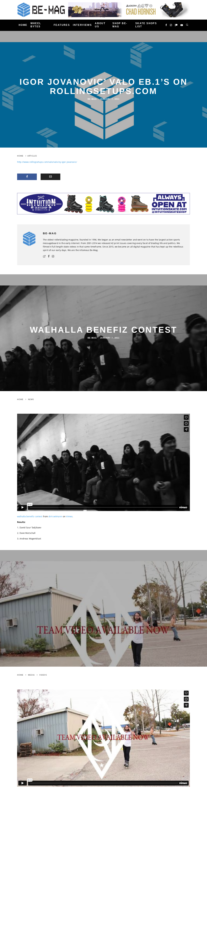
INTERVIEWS (82, 25)
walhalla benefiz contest (29, 516)
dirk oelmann (55, 516)
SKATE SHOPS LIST (146, 25)
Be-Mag (92, 99)
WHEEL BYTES (35, 25)
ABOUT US (100, 25)
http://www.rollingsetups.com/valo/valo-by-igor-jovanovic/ (47, 161)
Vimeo (69, 516)
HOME (23, 25)
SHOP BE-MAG (119, 25)
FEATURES (62, 25)
